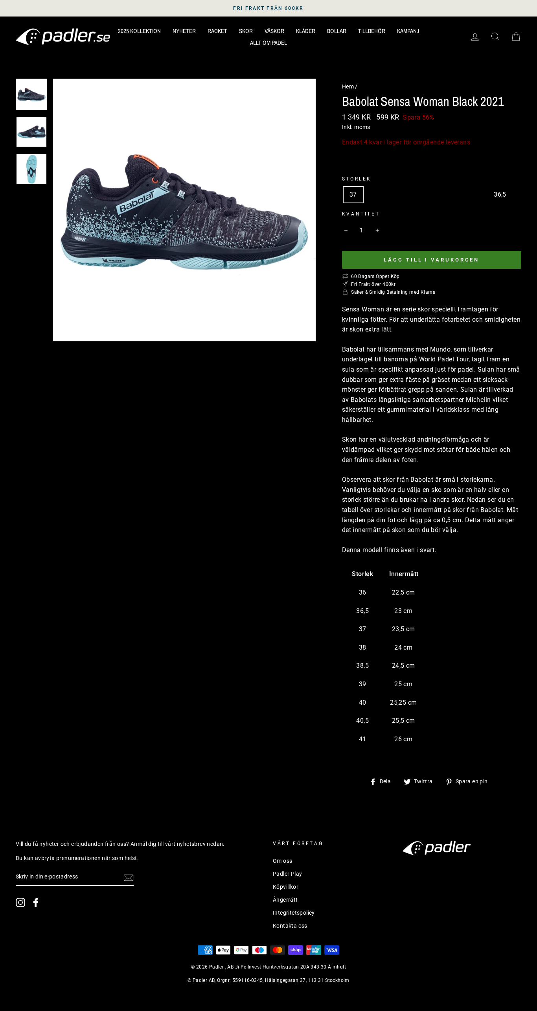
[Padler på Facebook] (35, 902)
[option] (268, 8)
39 (425, 194)
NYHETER (184, 31)
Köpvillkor (285, 887)
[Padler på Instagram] (20, 902)
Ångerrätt (285, 900)
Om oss (282, 861)
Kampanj (408, 31)
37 (353, 194)
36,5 (500, 194)
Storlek (356, 179)
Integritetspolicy (294, 913)
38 (375, 194)
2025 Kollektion (139, 31)
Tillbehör (371, 31)
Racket (217, 31)
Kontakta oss (290, 926)
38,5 (400, 194)
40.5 (450, 194)
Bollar (336, 31)
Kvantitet (361, 214)
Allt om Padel (268, 43)
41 (475, 194)
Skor (246, 31)
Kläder (305, 31)
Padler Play (287, 874)
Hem (348, 86)
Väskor (274, 31)
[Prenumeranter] (128, 877)
